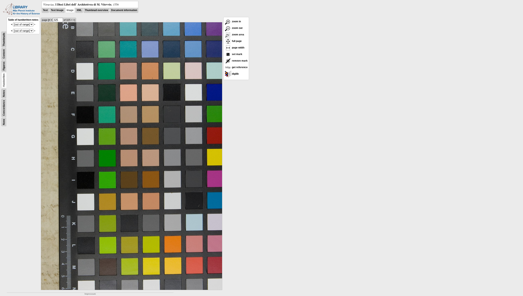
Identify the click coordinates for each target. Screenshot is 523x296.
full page (236, 41)
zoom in (236, 21)
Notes (3, 93)
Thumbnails (3, 39)
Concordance (3, 108)
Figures (3, 66)
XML (79, 10)
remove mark (239, 60)
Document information (124, 10)
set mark (236, 54)
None (3, 122)
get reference (239, 67)
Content (3, 54)
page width (237, 47)
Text (45, 10)
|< (49, 20)
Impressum (90, 294)
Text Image (57, 10)
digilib (235, 73)
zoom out (237, 28)
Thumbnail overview (96, 10)
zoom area (237, 34)
